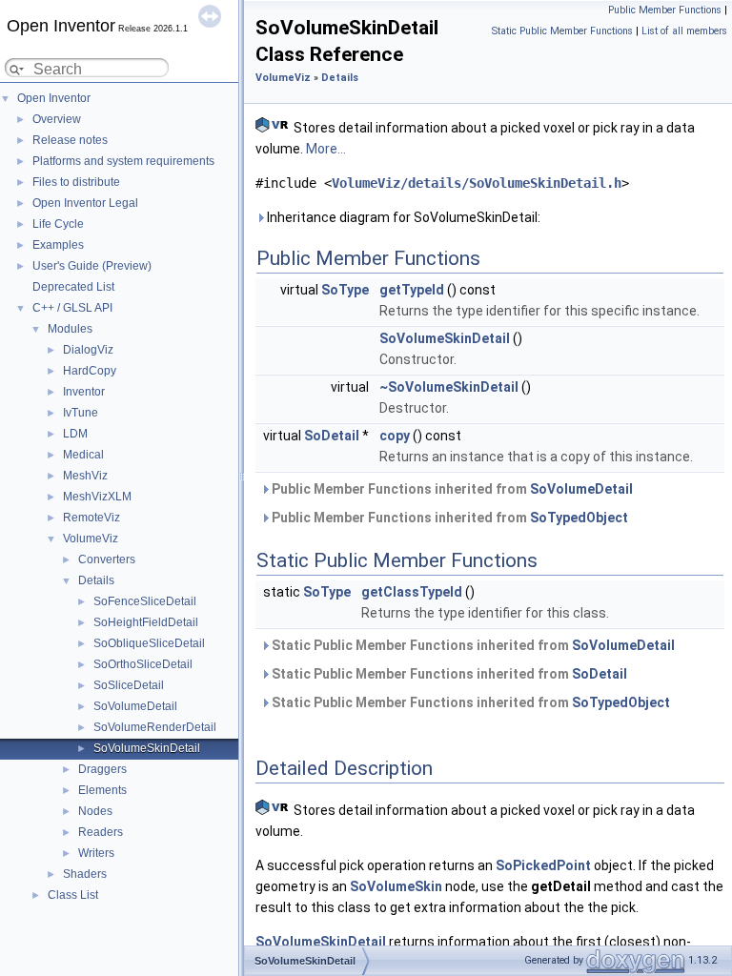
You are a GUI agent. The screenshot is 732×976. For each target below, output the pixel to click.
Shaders (85, 874)
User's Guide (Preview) (92, 266)
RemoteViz (91, 517)
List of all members (684, 31)
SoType (345, 289)
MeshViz (85, 475)
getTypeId (411, 289)
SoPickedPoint (543, 865)
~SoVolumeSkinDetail (448, 387)
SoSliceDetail (128, 685)
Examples (58, 245)
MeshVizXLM (97, 496)
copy (394, 435)
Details (96, 580)
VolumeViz (90, 538)
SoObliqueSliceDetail (149, 643)
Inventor (84, 391)
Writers (96, 853)
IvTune (80, 412)
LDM (75, 433)
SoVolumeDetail (135, 706)
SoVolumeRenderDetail (154, 727)
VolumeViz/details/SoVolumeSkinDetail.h (476, 183)
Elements (102, 790)
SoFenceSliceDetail (144, 601)
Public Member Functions (665, 10)
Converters (106, 559)
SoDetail (331, 435)
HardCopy (89, 370)
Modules (70, 329)
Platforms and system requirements (123, 161)
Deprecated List (73, 287)
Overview (56, 119)
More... (326, 148)
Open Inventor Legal (85, 203)
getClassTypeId (411, 592)
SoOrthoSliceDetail (143, 664)
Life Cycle (58, 224)
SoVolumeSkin (396, 886)
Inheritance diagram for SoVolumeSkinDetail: (402, 217)
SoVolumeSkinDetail (146, 748)
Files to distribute (76, 182)
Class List (73, 895)
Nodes (95, 811)
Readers (100, 832)
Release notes (70, 140)
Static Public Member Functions (562, 31)
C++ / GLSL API (72, 308)
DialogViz (88, 349)
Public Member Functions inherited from (451, 489)
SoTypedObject (579, 517)
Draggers (102, 769)
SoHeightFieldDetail (145, 622)
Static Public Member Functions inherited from (472, 645)
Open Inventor (54, 98)
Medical (83, 454)
